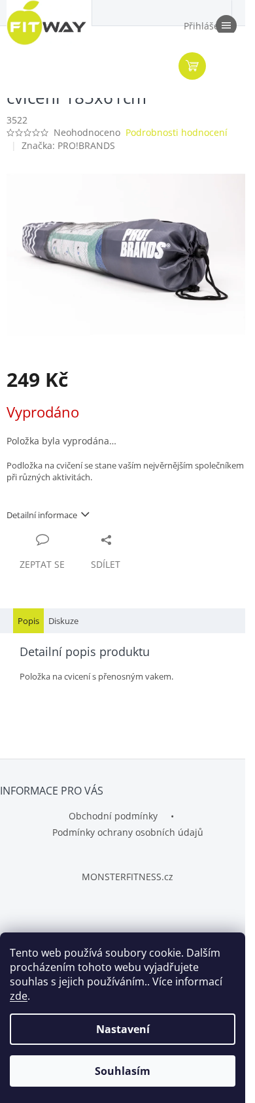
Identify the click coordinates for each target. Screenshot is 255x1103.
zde (18, 996)
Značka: (68, 145)
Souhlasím (122, 1071)
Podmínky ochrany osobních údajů (127, 832)
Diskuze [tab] (63, 621)
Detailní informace (42, 515)
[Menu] (225, 26)
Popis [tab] (28, 621)
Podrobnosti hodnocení (177, 132)
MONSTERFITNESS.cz (127, 876)
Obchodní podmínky (113, 816)
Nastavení (123, 1029)
